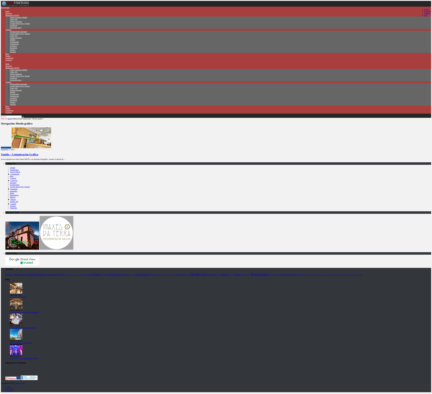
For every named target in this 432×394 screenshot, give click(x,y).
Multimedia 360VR (12, 15)
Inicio (7, 11)
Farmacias (154, 275)
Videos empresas (16, 22)
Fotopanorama (19, 383)
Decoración (113, 274)
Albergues (9, 275)
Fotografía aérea (15, 28)
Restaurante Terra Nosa (18, 297)
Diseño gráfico (131, 275)
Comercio (13, 46)
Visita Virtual (347, 275)
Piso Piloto (244, 275)
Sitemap (8, 387)
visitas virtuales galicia (338, 275)
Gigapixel (168, 275)
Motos (219, 275)
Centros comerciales (76, 275)
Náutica (12, 50)
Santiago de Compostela (276, 275)
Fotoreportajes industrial (18, 32)
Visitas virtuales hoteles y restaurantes (23, 328)
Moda (12, 193)
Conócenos (9, 58)
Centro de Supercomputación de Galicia (24, 358)
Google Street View (182, 275)
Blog (7, 54)
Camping (61, 274)
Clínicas (97, 274)
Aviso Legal (9, 389)
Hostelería (13, 48)
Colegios (13, 178)
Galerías (8, 30)
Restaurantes (259, 274)
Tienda (7, 56)
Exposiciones (14, 185)
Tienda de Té (301, 275)
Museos (12, 197)
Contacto (8, 60)
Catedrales (68, 275)
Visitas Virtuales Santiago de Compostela (24, 312)
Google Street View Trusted (20, 24)
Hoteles (196, 274)
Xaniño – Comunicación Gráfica (19, 154)
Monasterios (14, 195)
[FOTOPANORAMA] (15, 6)
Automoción (14, 44)
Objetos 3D (14, 202)
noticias (232, 275)
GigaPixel (13, 26)
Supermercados (290, 274)
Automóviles (33, 274)
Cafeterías (51, 274)
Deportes (13, 183)
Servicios (8, 13)
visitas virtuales (314, 275)
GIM (173, 275)
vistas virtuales (355, 275)
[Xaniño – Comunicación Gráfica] (31, 148)
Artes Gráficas (6, 148)
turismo (308, 275)
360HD (12, 40)
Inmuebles (13, 191)
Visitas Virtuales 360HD (18, 17)
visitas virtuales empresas (325, 275)
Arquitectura (14, 42)
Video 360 (13, 19)
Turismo (13, 206)
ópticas (361, 275)
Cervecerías (87, 275)
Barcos (43, 274)
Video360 (13, 208)
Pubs (249, 275)
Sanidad (13, 52)
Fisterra (160, 275)
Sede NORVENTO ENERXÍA (21, 343)
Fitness (164, 275)
